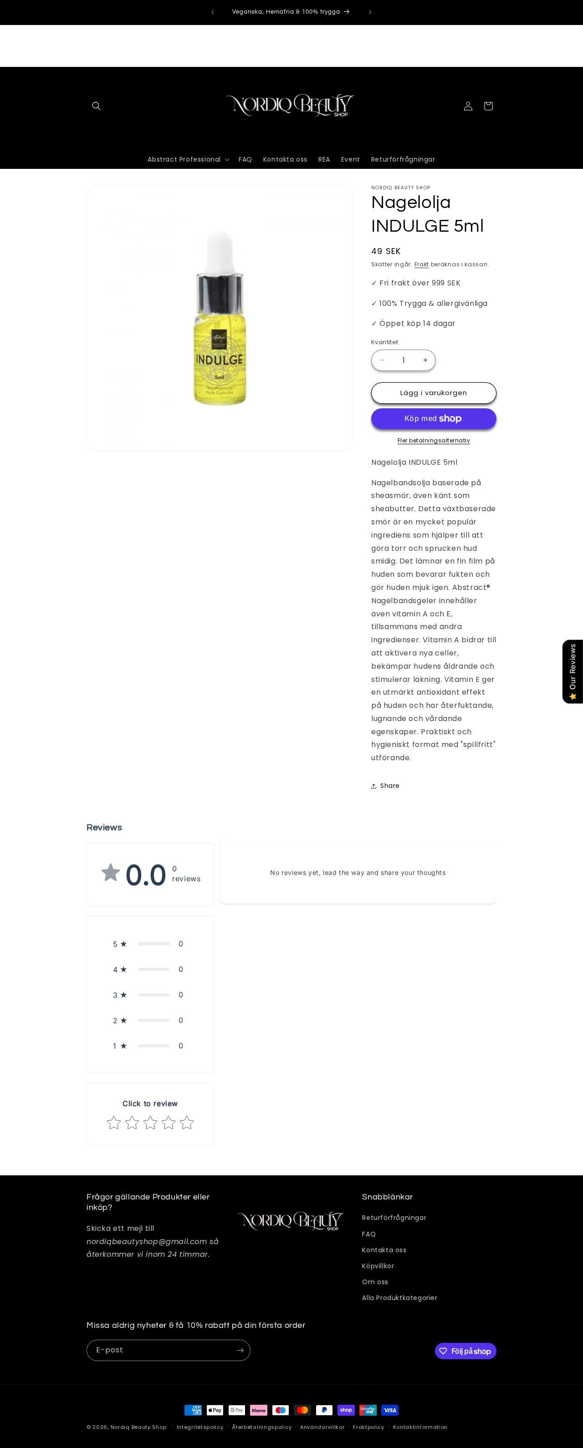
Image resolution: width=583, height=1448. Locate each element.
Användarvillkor (322, 1427)
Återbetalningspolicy (262, 1427)
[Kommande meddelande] (370, 12)
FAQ (369, 1234)
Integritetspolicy (200, 1427)
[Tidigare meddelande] (213, 12)
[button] (97, 106)
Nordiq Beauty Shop (139, 1427)
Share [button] (390, 785)
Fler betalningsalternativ (434, 440)
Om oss (375, 1281)
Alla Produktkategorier (399, 1297)
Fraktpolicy (368, 1427)
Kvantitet (385, 342)
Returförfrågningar (394, 1217)
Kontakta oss (384, 1250)
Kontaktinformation (420, 1427)
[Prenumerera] (240, 1350)
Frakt (422, 264)
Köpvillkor (378, 1265)
